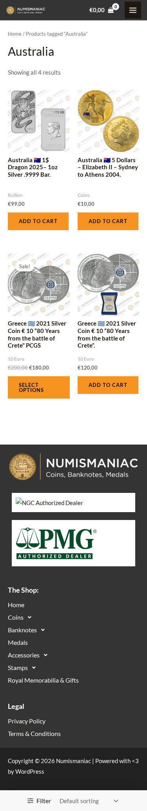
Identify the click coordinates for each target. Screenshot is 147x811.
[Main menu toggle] (133, 10)
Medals (18, 642)
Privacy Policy (26, 721)
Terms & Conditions (34, 733)
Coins (16, 617)
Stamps (18, 667)
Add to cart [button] (38, 221)
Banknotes (22, 629)
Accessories (24, 655)
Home (15, 34)
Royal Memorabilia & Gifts (43, 680)
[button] (73, 617)
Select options (31, 387)
